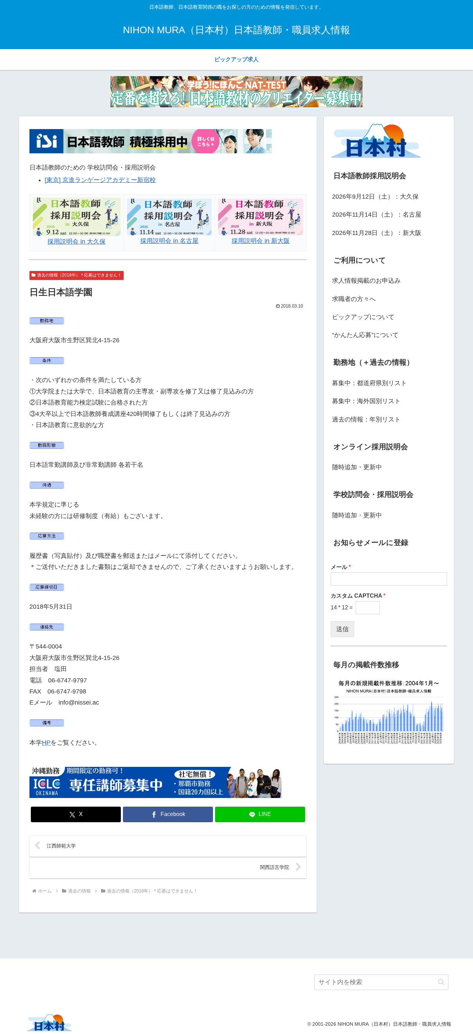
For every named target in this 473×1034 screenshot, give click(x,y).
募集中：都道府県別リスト (369, 383)
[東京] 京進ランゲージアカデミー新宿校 (100, 179)
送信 (342, 629)
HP (46, 742)
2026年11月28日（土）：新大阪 (376, 232)
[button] (441, 982)
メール (341, 567)
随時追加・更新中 (357, 467)
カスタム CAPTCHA (358, 596)
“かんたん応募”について (365, 335)
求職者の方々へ (354, 299)
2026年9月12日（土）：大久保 (375, 196)
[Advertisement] (236, 934)
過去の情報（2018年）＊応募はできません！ (79, 275)
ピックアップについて (363, 317)
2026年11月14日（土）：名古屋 (376, 214)
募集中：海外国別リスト (366, 401)
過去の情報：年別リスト (366, 419)
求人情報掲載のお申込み (366, 280)
